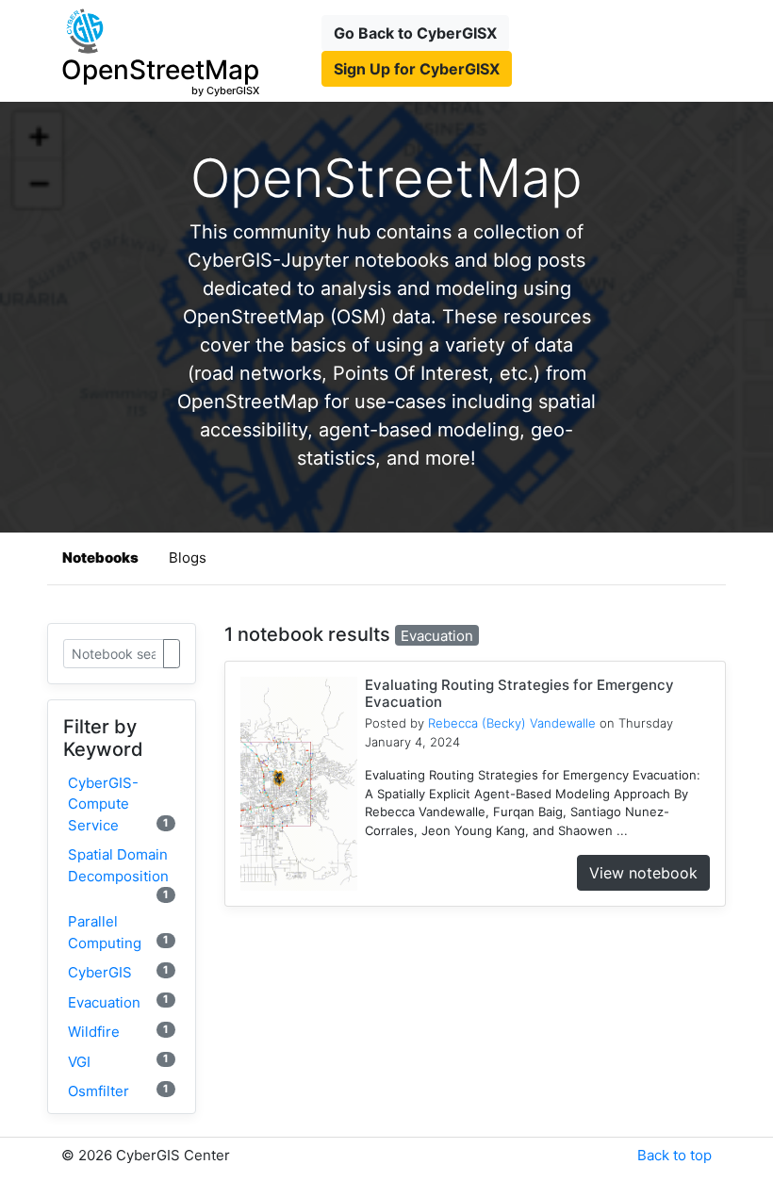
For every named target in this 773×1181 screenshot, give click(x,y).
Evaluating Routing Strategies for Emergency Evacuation (519, 693)
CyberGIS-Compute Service (118, 804)
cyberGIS (118, 972)
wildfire (118, 1032)
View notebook (643, 872)
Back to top (674, 1155)
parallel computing (118, 932)
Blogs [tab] (187, 557)
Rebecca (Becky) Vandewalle (512, 722)
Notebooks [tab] (100, 557)
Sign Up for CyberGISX (417, 68)
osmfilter (118, 1091)
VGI (118, 1061)
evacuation (118, 1001)
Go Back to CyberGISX (415, 33)
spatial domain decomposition (118, 873)
